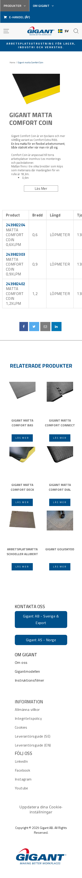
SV (67, 31)
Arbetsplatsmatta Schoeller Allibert (22, 551)
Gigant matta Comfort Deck (22, 487)
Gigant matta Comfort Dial (60, 487)
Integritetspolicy (28, 718)
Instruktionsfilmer (29, 680)
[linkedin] (56, 326)
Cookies (21, 727)
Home (12, 62)
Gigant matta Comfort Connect (60, 422)
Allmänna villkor (27, 709)
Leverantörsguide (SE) (33, 736)
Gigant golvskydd (59, 549)
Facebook (22, 770)
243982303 (15, 254)
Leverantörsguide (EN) (33, 745)
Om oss (21, 662)
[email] (45, 326)
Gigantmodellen (27, 671)
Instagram (23, 779)
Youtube (21, 788)
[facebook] (23, 326)
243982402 (15, 284)
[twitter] (34, 326)
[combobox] (63, 31)
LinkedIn (21, 761)
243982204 (15, 225)
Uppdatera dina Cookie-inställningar (40, 809)
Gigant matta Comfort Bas (22, 422)
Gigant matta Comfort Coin (30, 118)
